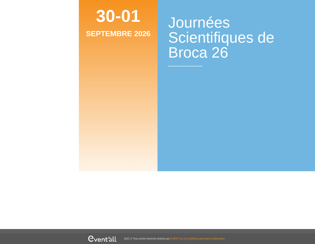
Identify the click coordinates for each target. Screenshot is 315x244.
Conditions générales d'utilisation (205, 238)
